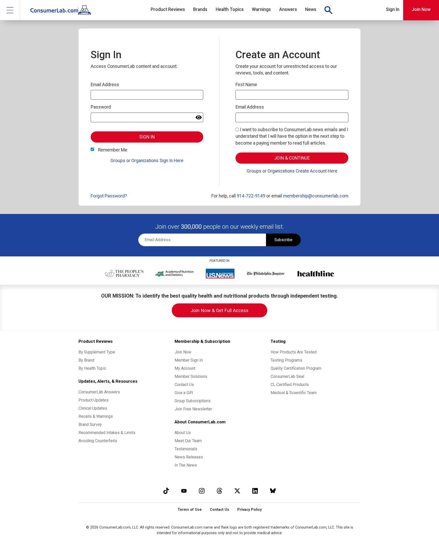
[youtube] (184, 491)
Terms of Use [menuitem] (190, 509)
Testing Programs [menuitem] (286, 360)
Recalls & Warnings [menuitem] (96, 416)
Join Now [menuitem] (183, 352)
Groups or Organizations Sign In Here (147, 160)
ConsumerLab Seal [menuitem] (287, 376)
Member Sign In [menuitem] (189, 360)
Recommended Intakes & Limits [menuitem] (107, 432)
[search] (328, 10)
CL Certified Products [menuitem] (290, 384)
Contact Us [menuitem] (184, 384)
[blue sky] (273, 491)
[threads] (219, 491)
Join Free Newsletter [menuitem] (193, 409)
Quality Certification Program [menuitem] (296, 368)
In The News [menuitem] (186, 465)
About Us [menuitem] (183, 432)
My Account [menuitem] (185, 368)
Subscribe (283, 239)
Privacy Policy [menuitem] (249, 509)
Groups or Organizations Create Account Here (292, 171)
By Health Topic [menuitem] (92, 368)
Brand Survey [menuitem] (90, 424)
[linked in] (255, 491)
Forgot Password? (109, 195)
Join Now (421, 9)
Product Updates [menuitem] (93, 400)
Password (101, 107)
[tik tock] (166, 491)
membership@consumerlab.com (315, 195)
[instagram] (202, 491)
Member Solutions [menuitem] (191, 376)
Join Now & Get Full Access (219, 310)
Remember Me (112, 149)
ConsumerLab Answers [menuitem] (99, 392)
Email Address (105, 84)
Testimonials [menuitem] (186, 448)
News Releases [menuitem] (189, 457)
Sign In (392, 9)
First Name (246, 84)
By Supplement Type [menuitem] (97, 352)
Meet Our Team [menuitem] (188, 440)
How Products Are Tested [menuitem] (294, 352)
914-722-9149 (251, 195)
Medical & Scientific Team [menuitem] (294, 392)
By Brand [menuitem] (86, 360)
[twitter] (237, 491)
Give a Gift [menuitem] (184, 392)
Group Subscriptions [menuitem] (193, 400)
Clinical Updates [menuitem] (93, 408)
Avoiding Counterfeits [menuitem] (98, 440)
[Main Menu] (10, 10)
